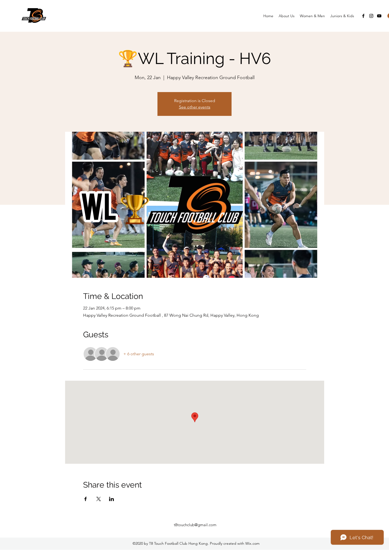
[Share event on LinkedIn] (111, 499)
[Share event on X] (98, 499)
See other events (194, 107)
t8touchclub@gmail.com (195, 524)
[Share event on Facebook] (85, 499)
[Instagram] (371, 16)
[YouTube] (379, 16)
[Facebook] (363, 16)
